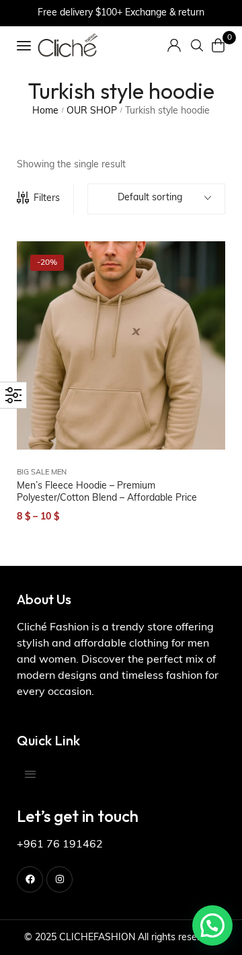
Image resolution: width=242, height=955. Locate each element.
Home (45, 111)
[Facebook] (30, 879)
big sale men (42, 472)
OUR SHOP (92, 111)
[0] (218, 45)
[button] (212, 925)
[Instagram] (59, 879)
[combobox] (156, 199)
